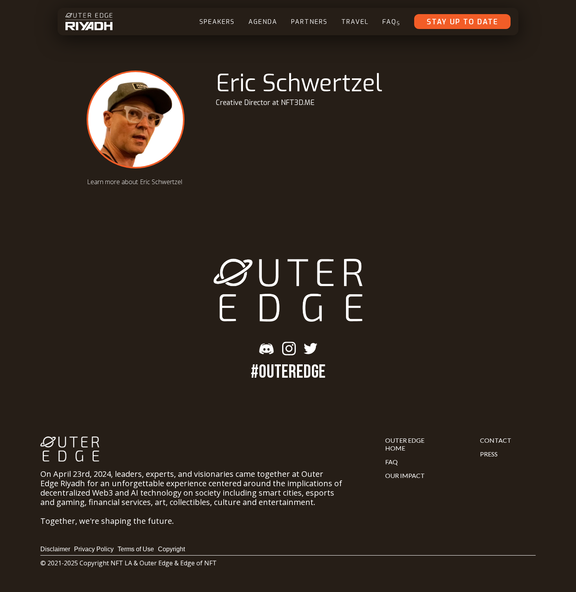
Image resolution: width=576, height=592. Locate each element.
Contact (495, 440)
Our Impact (405, 475)
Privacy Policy (94, 549)
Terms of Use (136, 549)
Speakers (217, 22)
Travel (355, 22)
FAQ (391, 22)
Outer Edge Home (404, 444)
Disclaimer (55, 549)
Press (489, 454)
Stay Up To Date (462, 22)
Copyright (171, 549)
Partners (309, 22)
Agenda (262, 22)
